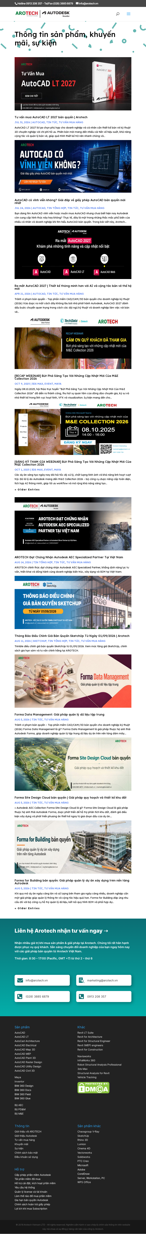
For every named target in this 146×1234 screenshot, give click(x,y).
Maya (18, 1077)
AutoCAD (38, 122)
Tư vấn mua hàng (71, 122)
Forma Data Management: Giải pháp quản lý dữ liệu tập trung (59, 714)
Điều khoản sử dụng (26, 1156)
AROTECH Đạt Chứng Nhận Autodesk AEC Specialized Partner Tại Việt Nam (69, 557)
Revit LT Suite (85, 1032)
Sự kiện (19, 1148)
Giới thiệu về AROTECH (28, 1131)
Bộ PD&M (20, 1109)
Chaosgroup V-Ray (88, 1131)
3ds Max (82, 1068)
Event (49, 383)
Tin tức (51, 122)
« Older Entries (27, 489)
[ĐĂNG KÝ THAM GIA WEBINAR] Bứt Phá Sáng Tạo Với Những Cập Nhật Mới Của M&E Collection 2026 (73, 463)
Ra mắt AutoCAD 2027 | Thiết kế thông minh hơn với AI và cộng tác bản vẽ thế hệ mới (73, 287)
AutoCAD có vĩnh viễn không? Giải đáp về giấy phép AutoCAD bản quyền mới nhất (70, 201)
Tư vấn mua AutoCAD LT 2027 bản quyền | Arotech (51, 117)
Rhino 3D (82, 1139)
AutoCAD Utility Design (28, 1066)
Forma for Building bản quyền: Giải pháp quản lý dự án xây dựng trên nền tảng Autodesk (72, 882)
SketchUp (39, 641)
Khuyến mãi (21, 1144)
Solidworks (83, 1156)
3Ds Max (37, 383)
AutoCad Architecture (27, 1040)
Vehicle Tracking (87, 1077)
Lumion (81, 1144)
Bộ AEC (19, 1105)
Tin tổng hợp (56, 208)
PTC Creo (83, 1160)
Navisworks (84, 1056)
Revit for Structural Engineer (93, 1040)
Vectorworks (84, 1152)
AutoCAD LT (22, 1036)
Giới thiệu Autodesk (26, 1135)
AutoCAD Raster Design (28, 1062)
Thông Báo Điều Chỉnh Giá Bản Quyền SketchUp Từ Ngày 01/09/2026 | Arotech (72, 636)
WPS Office (84, 1182)
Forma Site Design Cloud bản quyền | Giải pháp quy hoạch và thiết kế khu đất (71, 797)
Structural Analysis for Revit (93, 1073)
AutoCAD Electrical (25, 1045)
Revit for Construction (90, 1049)
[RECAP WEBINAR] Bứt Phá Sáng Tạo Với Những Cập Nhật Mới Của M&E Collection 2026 (66, 377)
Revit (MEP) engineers (90, 1045)
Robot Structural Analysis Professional (99, 1064)
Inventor (19, 1081)
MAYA (57, 383)
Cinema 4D (83, 1148)
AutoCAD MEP (23, 1053)
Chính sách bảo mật (26, 1152)
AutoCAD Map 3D (25, 1049)
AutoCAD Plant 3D (25, 1057)
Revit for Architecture (89, 1036)
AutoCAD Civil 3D (25, 1070)
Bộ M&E (19, 1113)
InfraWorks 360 (86, 1060)
